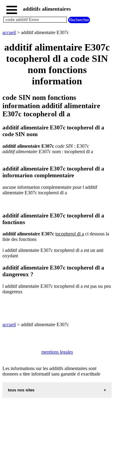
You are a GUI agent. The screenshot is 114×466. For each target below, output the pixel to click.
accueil (9, 32)
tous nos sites (21, 390)
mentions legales (57, 352)
